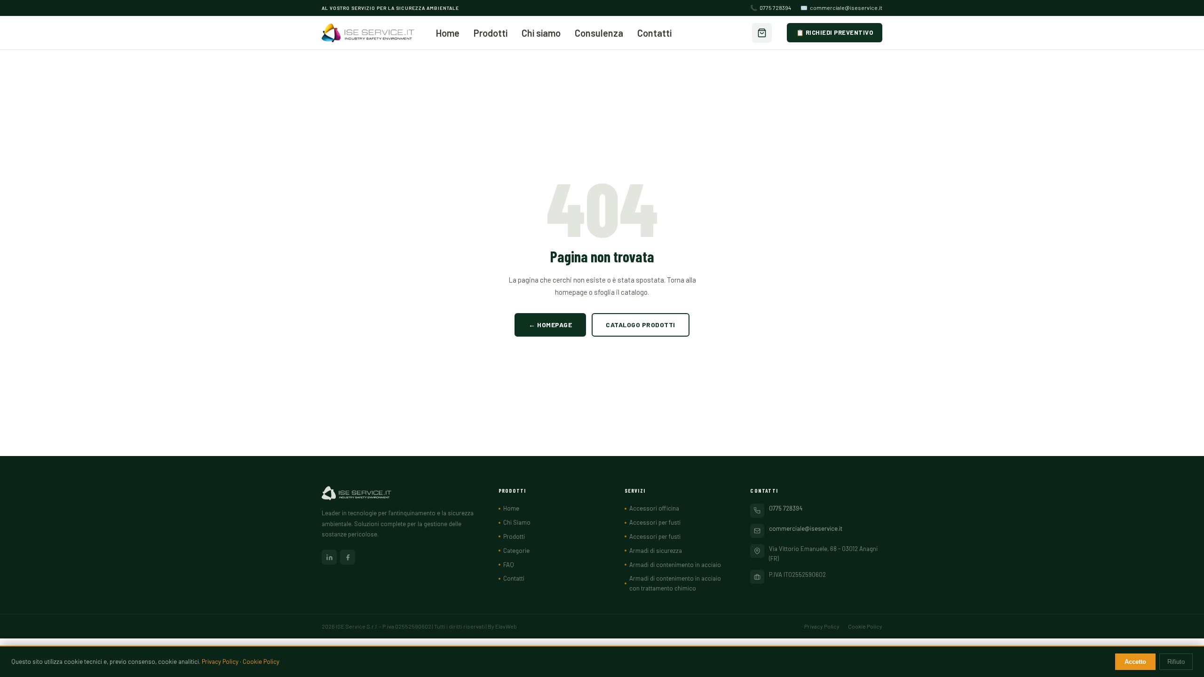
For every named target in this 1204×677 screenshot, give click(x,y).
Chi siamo (541, 33)
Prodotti (490, 33)
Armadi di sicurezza (655, 550)
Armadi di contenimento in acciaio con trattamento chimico (675, 583)
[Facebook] (347, 557)
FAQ (508, 564)
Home (447, 33)
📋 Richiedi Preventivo (834, 32)
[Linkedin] (329, 557)
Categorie (516, 550)
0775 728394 (770, 7)
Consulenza (599, 33)
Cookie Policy (865, 626)
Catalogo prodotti (640, 325)
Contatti (654, 33)
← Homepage (550, 325)
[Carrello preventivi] (762, 33)
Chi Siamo (517, 522)
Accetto (1135, 661)
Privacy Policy (822, 626)
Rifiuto (1176, 661)
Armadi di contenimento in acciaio (675, 564)
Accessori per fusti (655, 522)
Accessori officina (654, 508)
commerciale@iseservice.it (841, 7)
